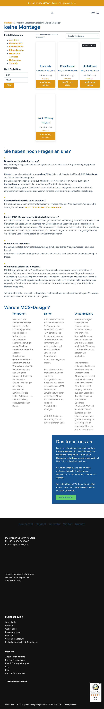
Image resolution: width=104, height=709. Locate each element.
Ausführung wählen (45, 84)
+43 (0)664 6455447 (18, 541)
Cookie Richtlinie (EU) (48, 705)
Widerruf (9, 635)
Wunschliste (11, 629)
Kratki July (45, 66)
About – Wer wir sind (15, 656)
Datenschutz (64, 705)
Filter (9, 85)
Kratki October (67, 66)
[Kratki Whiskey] (45, 103)
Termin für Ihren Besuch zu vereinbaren (43, 207)
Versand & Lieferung (14, 638)
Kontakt (73, 705)
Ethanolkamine (16, 50)
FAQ (7, 666)
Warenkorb (10, 622)
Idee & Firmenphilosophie (17, 663)
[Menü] (99, 684)
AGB (37, 705)
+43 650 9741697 (13, 580)
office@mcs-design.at (67, 3)
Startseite (9, 22)
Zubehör (13, 63)
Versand (45, 78)
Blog (7, 670)
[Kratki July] (45, 51)
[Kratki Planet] (90, 51)
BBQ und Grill (15, 43)
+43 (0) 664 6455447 (41, 3)
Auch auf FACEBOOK (15, 673)
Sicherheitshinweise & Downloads (21, 642)
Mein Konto (10, 625)
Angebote (14, 40)
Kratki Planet (90, 66)
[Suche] (52, 13)
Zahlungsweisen (12, 632)
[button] (52, 159)
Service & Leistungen (15, 660)
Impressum (29, 705)
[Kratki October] (68, 51)
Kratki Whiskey (45, 118)
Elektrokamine (16, 46)
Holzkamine (15, 60)
